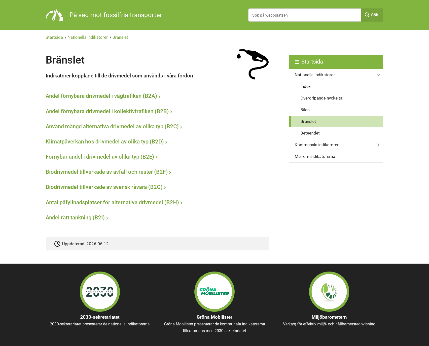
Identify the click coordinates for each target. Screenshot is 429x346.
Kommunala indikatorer (317, 144)
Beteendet (310, 133)
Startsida (54, 37)
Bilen (305, 109)
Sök (374, 15)
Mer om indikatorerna (315, 156)
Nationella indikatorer (88, 37)
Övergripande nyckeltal (321, 98)
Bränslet (120, 37)
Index (305, 86)
